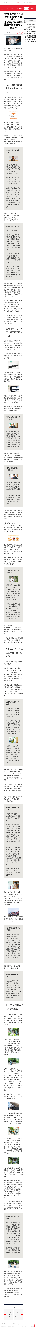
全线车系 (2, 2)
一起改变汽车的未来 (24, 2)
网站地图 (13, 1326)
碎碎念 (27, 11)
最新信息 (13, 8)
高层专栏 (19, 8)
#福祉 (26, 21)
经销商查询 (6, 2)
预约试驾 (4, 2)
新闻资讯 (26, 8)
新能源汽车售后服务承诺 (4, 1326)
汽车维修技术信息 (9, 1326)
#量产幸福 (32, 21)
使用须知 (10, 1326)
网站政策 (12, 1326)
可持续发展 (27, 2)
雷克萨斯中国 (4, 1323)
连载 (32, 8)
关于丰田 (31, 2)
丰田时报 (29, 2)
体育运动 (13, 11)
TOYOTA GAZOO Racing (14, 1323)
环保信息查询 (7, 1326)
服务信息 (2, 1326)
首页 (7, 8)
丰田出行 (8, 1323)
